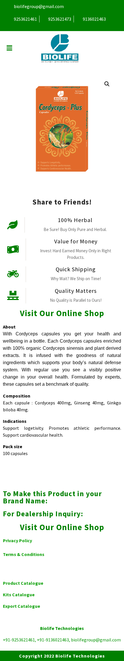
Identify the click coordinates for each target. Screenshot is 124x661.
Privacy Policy (17, 540)
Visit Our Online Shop (62, 313)
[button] (9, 48)
